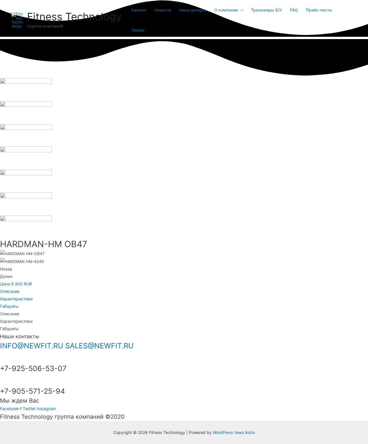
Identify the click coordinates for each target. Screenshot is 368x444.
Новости (163, 9)
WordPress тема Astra (234, 432)
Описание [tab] (9, 313)
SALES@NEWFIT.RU (99, 345)
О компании (226, 9)
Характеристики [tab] (16, 321)
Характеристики (16, 298)
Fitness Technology (74, 16)
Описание (9, 291)
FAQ (294, 9)
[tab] (184, 291)
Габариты (9, 306)
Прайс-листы (319, 9)
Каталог (139, 9)
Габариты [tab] (9, 328)
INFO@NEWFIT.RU (31, 345)
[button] (16, 283)
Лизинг (138, 30)
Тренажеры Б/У (266, 9)
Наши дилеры (192, 9)
